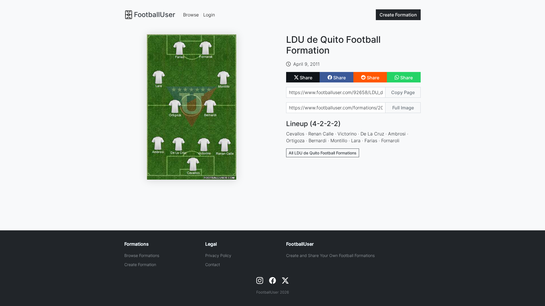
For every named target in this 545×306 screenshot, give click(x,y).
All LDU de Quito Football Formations (323, 152)
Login (209, 15)
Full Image (403, 107)
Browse (191, 15)
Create (398, 15)
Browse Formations (141, 255)
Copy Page (403, 92)
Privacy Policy (218, 255)
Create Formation (140, 264)
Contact (212, 264)
